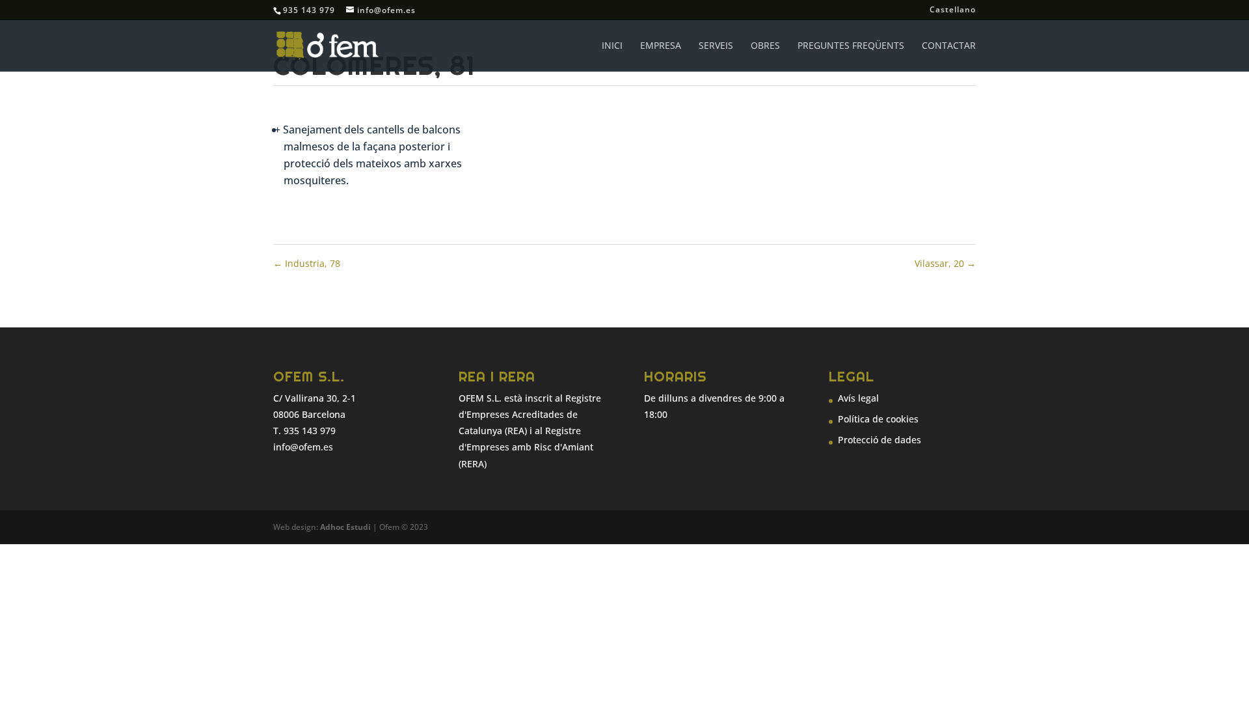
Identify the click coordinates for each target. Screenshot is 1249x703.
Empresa (660, 46)
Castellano (953, 10)
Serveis (716, 46)
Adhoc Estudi (345, 526)
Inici (612, 46)
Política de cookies (878, 419)
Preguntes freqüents (851, 46)
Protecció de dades (879, 440)
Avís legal (858, 398)
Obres (765, 46)
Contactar (949, 46)
